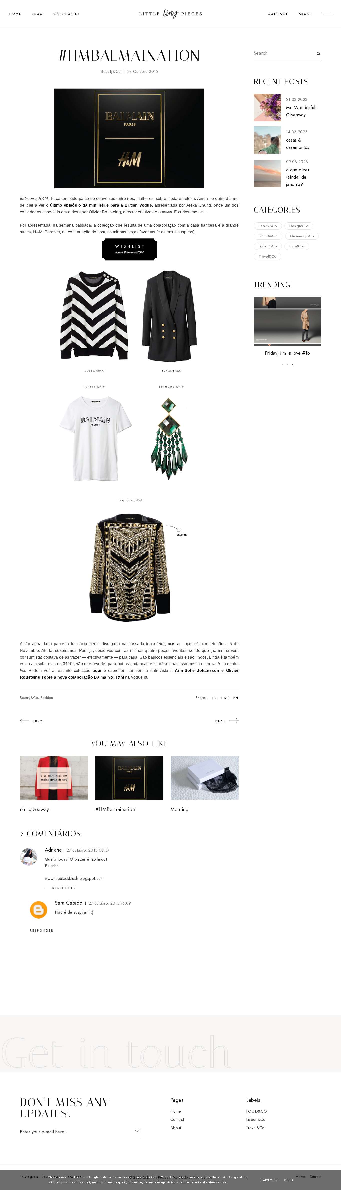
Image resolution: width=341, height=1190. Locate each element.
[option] (287, 327)
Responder (64, 888)
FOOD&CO (268, 236)
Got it (288, 1180)
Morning (180, 809)
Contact (278, 14)
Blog (37, 14)
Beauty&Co (111, 71)
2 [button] (287, 364)
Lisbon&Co (268, 246)
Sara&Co (296, 246)
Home (175, 1111)
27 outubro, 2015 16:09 (110, 903)
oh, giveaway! (35, 809)
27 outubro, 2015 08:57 (88, 850)
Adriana (53, 850)
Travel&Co (267, 256)
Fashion (47, 697)
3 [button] (292, 364)
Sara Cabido (68, 903)
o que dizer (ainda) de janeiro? (298, 177)
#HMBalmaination (115, 809)
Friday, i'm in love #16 (287, 353)
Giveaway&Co (302, 236)
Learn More (269, 1180)
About (306, 14)
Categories (66, 14)
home (15, 14)
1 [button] (282, 364)
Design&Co (298, 226)
